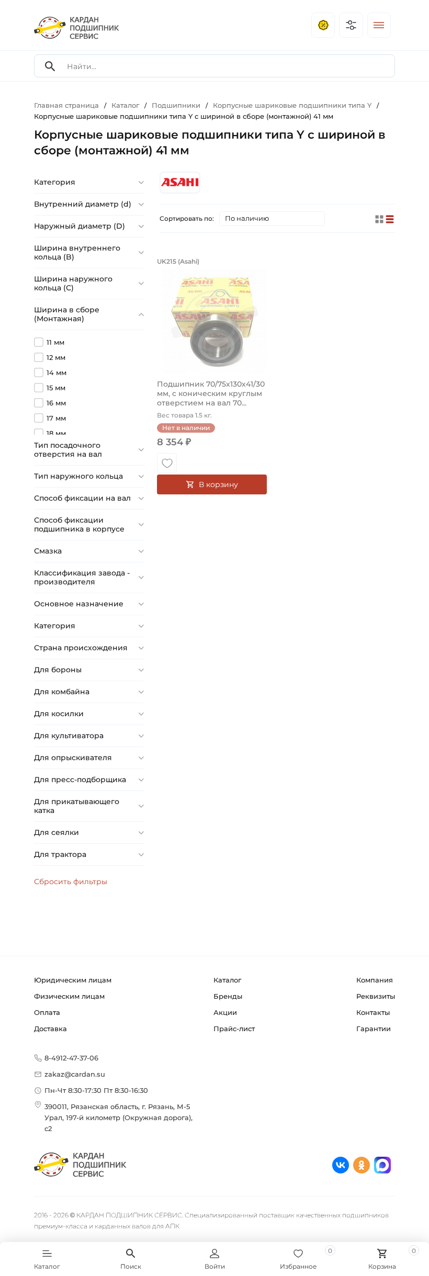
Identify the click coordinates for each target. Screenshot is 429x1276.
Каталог (227, 980)
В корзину (218, 484)
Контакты (373, 1012)
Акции (225, 1012)
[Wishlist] (167, 463)
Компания (374, 980)
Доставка (50, 1028)
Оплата (47, 1012)
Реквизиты (375, 996)
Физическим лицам (69, 996)
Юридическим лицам (72, 980)
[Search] (50, 66)
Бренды (227, 996)
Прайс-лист (234, 1028)
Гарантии (373, 1028)
